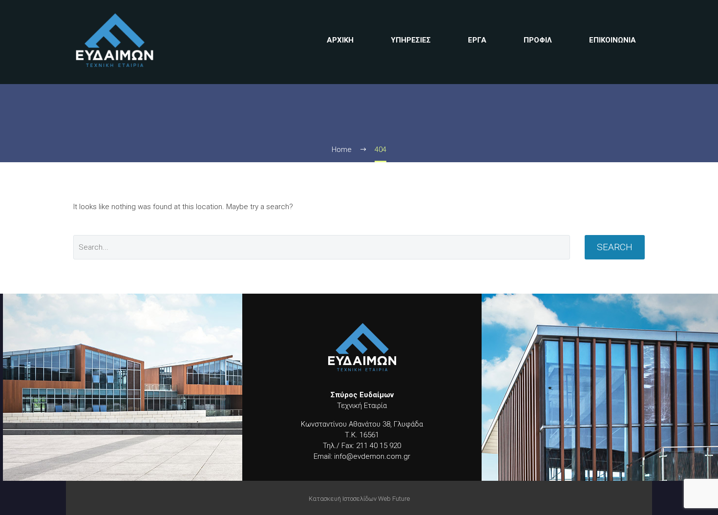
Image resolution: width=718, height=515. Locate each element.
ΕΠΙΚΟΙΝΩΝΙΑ (612, 40)
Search (615, 247)
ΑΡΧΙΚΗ (340, 40)
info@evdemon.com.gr (371, 456)
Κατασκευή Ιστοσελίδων (343, 498)
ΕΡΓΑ (477, 40)
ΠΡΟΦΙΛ (538, 40)
